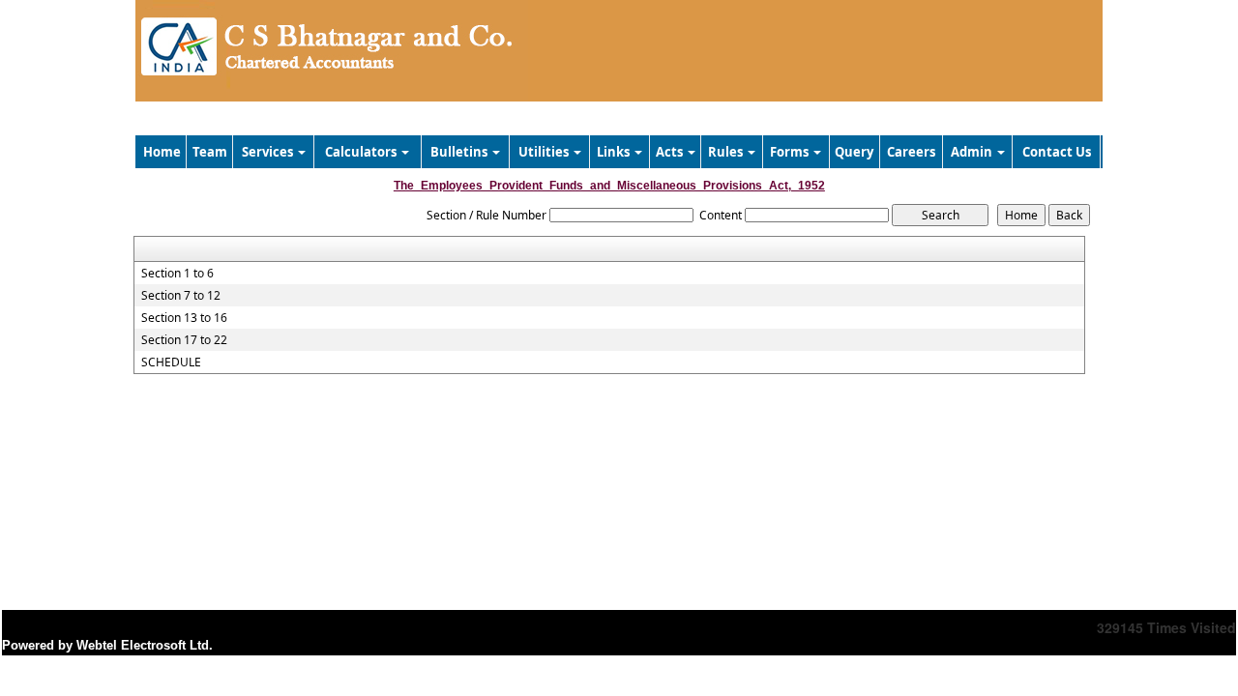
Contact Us (1056, 151)
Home (162, 151)
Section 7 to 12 (181, 296)
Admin (973, 151)
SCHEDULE (171, 362)
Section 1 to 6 (177, 273)
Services (269, 151)
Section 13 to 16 (184, 318)
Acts (671, 151)
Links (615, 151)
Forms (790, 151)
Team (209, 151)
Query (854, 151)
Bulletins (460, 151)
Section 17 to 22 (184, 340)
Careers (911, 151)
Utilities (545, 151)
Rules (727, 151)
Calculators (362, 151)
